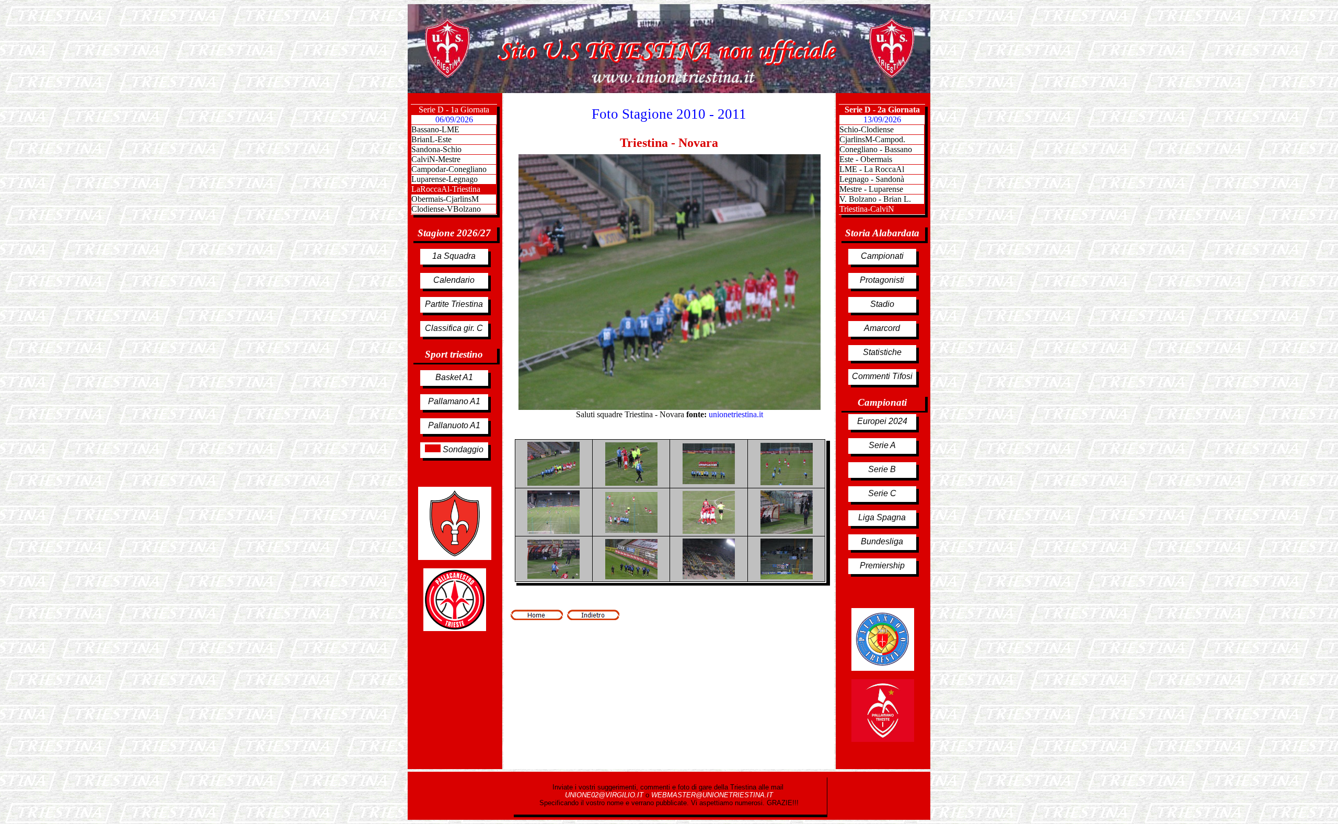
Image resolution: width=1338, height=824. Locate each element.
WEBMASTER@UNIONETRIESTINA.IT (712, 795)
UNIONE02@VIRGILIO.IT (605, 795)
